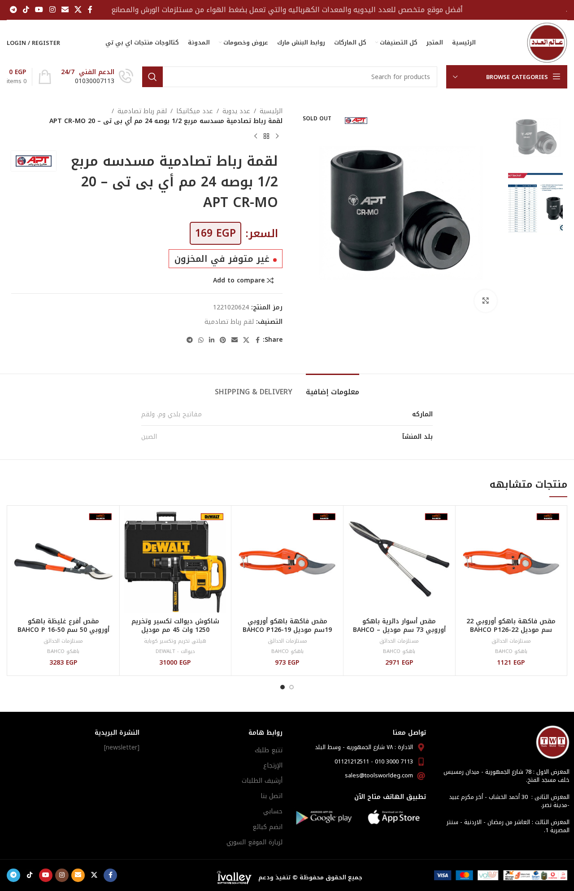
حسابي (273, 811)
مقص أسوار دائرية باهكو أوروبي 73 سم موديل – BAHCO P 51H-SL (399, 630)
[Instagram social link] (52, 10)
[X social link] (78, 10)
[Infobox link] (97, 76)
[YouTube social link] (39, 10)
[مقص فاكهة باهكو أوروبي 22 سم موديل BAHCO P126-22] (511, 561)
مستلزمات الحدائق (511, 641)
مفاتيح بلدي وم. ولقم (171, 414)
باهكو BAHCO (511, 651)
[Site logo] (547, 42)
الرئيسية (271, 111)
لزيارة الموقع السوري (254, 842)
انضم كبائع (267, 827)
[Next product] (255, 136)
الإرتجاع (273, 765)
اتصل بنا (272, 796)
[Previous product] (277, 136)
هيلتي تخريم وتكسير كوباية (175, 641)
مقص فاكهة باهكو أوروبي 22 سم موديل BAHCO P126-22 (511, 625)
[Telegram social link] (13, 10)
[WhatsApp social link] (201, 340)
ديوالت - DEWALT (175, 651)
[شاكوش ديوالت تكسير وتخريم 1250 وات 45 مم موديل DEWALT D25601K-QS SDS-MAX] (175, 561)
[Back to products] (266, 136)
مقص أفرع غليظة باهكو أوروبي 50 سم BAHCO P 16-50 (63, 625)
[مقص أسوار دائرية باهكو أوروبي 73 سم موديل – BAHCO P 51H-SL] (399, 561)
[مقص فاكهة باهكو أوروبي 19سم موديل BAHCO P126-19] (287, 561)
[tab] (332, 387)
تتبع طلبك (269, 750)
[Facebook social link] (90, 10)
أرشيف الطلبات (262, 781)
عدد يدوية (236, 111)
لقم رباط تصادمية (142, 111)
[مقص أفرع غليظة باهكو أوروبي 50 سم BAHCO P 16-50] (63, 561)
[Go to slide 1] (291, 687)
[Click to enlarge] (485, 301)
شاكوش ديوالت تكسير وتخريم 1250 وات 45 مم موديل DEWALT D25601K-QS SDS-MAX (175, 634)
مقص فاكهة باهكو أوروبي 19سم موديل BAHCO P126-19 (287, 625)
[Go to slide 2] (282, 687)
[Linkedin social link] (211, 340)
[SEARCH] (152, 76)
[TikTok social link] (26, 10)
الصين (149, 437)
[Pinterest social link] (223, 340)
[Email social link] (64, 10)
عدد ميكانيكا (194, 111)
